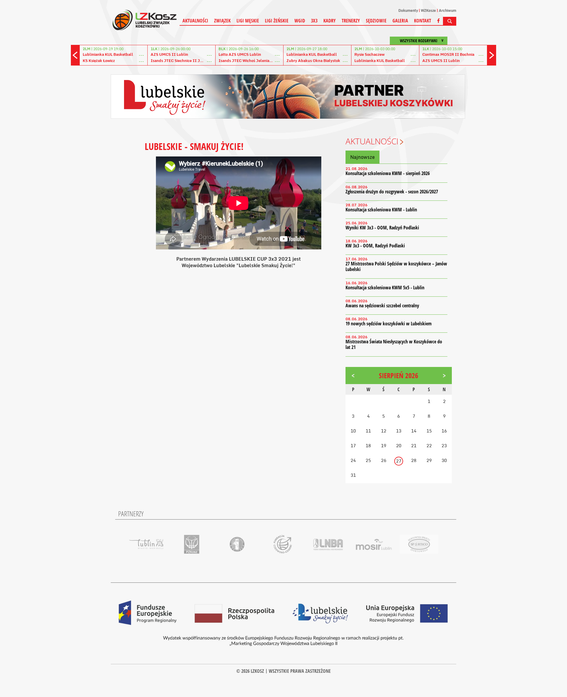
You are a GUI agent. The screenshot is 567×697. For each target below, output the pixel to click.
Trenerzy (351, 20)
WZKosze (428, 10)
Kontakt (422, 20)
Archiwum (447, 10)
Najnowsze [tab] (362, 157)
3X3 (314, 20)
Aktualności (195, 20)
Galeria (400, 20)
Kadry (329, 20)
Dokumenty (408, 10)
